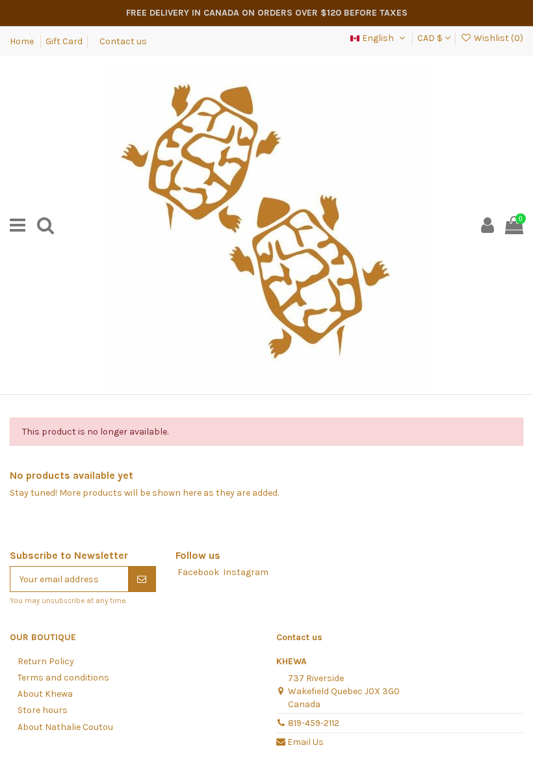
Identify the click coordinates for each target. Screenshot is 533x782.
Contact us (123, 41)
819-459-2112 (313, 723)
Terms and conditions (63, 677)
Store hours (43, 710)
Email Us (305, 742)
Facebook (198, 572)
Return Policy (46, 661)
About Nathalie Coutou (65, 727)
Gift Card (64, 41)
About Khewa (45, 693)
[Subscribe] (141, 579)
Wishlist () (497, 38)
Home (23, 41)
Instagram (245, 572)
